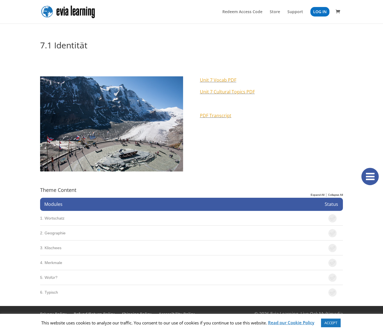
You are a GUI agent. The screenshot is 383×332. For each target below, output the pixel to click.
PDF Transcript (215, 115)
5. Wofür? (48, 277)
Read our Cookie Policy (291, 322)
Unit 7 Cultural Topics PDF (227, 92)
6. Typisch (49, 292)
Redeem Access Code (242, 12)
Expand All (317, 194)
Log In (320, 11)
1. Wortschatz (52, 218)
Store (275, 12)
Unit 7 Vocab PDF (218, 80)
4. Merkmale (51, 262)
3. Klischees (50, 248)
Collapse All (335, 194)
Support (295, 12)
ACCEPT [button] (330, 322)
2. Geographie (53, 233)
